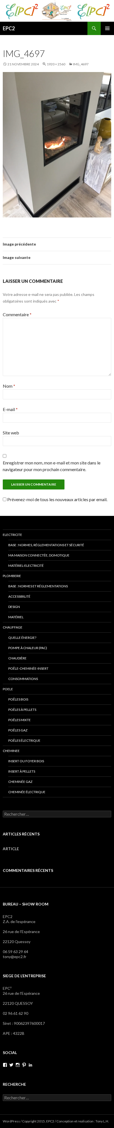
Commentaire (17, 314)
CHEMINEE (11, 751)
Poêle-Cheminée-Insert (28, 668)
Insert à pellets (21, 771)
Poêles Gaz (17, 730)
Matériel (16, 617)
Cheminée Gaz (20, 782)
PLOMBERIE (12, 576)
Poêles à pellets (22, 710)
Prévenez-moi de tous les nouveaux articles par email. (57, 499)
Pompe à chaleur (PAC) (27, 648)
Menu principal (107, 28)
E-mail (10, 409)
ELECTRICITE (12, 535)
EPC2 (9, 28)
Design (14, 607)
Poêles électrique (24, 740)
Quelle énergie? (22, 637)
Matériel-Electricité (26, 565)
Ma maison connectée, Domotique (38, 555)
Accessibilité (19, 596)
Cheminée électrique (26, 792)
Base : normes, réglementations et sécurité (46, 545)
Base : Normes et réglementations (38, 586)
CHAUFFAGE (12, 627)
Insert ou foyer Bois (26, 761)
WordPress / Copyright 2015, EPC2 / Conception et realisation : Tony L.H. (56, 1121)
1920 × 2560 (56, 64)
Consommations (23, 679)
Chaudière (17, 658)
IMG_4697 (81, 64)
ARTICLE (11, 848)
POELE (8, 689)
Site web (11, 432)
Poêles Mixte (19, 720)
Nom (9, 386)
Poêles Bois (18, 699)
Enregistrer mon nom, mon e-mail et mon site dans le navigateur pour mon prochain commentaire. (51, 466)
